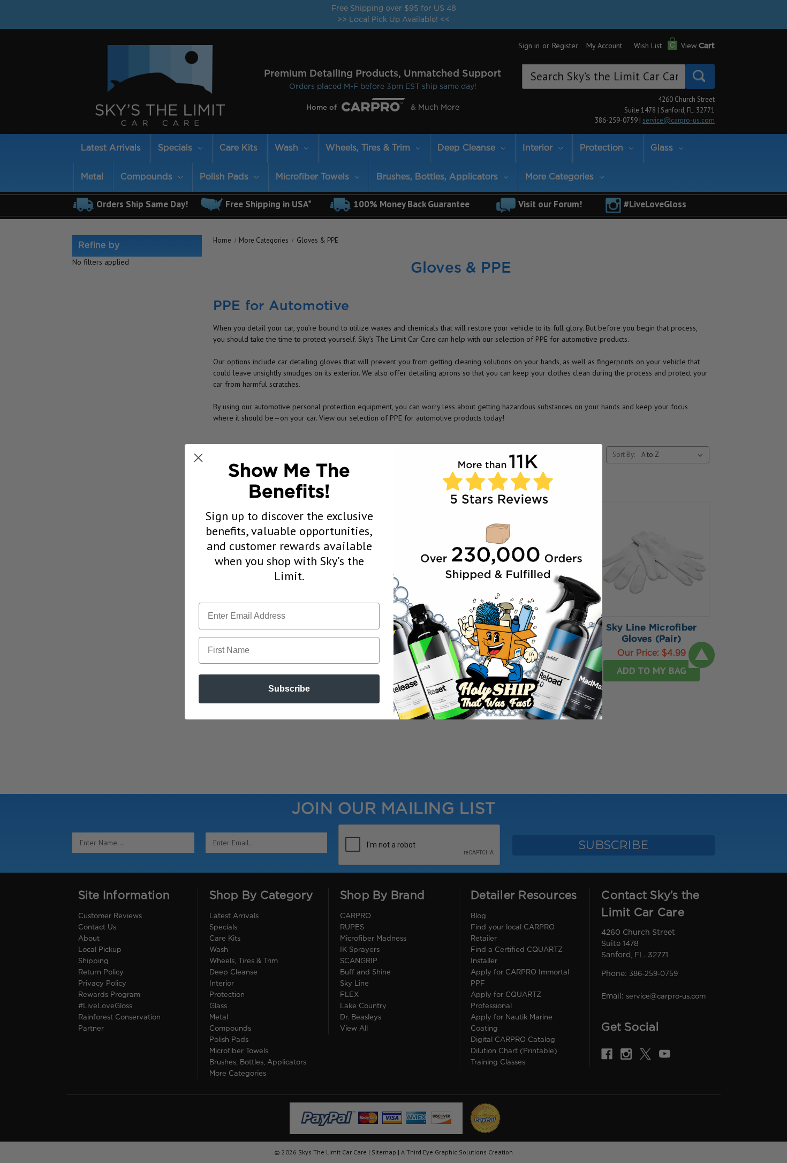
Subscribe (289, 688)
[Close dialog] (198, 457)
